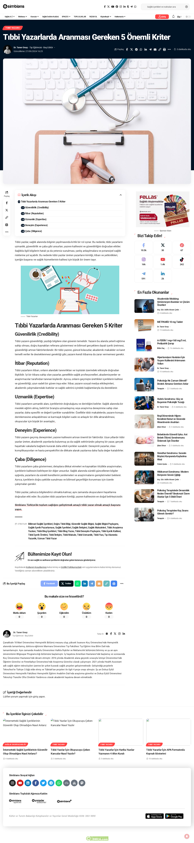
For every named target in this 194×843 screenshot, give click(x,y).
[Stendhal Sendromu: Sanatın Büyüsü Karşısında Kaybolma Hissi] (144, 459)
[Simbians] (15, 6)
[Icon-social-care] (74, 783)
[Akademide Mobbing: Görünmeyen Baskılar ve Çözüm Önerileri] (144, 306)
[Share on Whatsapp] (141, 49)
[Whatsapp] (58, 783)
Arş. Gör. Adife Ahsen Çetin (168, 310)
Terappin (160, 389)
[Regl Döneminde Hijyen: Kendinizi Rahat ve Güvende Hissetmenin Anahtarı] (144, 421)
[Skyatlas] (66, 783)
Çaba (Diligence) (33, 231)
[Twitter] (108, 7)
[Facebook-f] (35, 783)
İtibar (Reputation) (34, 213)
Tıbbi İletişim (55, 534)
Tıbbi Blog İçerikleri (46, 531)
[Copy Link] (160, 49)
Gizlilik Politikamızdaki (71, 567)
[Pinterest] (117, 7)
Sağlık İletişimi (79, 527)
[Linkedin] (28, 783)
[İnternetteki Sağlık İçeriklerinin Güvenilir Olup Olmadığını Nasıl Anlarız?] (25, 732)
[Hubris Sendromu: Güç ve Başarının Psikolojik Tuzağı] (144, 403)
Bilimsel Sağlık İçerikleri (40, 523)
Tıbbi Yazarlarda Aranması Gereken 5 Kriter (43, 201)
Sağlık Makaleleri (97, 527)
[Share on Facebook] (127, 49)
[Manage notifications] (186, 836)
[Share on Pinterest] (136, 49)
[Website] (107, 633)
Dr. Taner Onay (21, 47)
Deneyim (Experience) (36, 225)
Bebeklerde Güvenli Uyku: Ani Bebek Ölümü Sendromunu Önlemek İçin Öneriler (172, 437)
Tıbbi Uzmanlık (84, 534)
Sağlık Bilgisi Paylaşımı (106, 523)
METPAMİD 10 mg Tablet (170, 322)
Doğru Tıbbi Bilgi (62, 523)
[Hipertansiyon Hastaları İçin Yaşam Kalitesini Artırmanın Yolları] (144, 364)
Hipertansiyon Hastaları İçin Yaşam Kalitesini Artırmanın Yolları (171, 360)
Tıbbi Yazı (98, 534)
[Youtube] (163, 262)
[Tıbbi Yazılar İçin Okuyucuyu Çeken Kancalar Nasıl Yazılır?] (73, 732)
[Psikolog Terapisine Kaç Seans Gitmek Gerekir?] (144, 514)
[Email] (155, 49)
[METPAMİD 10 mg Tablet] (144, 326)
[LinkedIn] (124, 7)
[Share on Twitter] (131, 49)
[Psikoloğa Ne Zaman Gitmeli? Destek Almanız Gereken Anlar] (144, 385)
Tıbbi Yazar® (12, 28)
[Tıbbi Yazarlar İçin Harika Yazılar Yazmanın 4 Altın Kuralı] (121, 732)
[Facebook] (104, 7)
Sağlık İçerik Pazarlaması (41, 527)
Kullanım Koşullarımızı (36, 567)
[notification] (173, 16)
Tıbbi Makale (69, 534)
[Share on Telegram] (150, 49)
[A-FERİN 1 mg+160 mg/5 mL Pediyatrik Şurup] (144, 344)
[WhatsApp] (135, 7)
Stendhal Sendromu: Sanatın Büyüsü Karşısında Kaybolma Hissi (172, 456)
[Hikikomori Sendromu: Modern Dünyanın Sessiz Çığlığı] (144, 477)
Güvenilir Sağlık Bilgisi (82, 523)
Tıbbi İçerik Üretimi (38, 534)
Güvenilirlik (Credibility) (37, 207)
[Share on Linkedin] (146, 49)
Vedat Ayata (162, 464)
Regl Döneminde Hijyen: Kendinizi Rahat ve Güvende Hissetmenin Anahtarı (171, 419)
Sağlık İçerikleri (63, 527)
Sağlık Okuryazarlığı (15, 745)
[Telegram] (131, 7)
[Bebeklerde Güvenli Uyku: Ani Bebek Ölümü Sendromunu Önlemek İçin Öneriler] (144, 440)
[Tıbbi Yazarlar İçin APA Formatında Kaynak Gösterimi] (168, 732)
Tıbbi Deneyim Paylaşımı (87, 531)
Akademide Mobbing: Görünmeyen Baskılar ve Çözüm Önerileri (173, 302)
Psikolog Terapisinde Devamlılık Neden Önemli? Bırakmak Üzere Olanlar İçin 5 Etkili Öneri (173, 493)
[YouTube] (112, 7)
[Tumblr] (128, 7)
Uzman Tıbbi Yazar (47, 538)
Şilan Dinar (161, 427)
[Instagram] (121, 7)
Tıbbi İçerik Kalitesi (111, 531)
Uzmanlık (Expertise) (36, 219)
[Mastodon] (82, 783)
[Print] (164, 49)
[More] (169, 49)
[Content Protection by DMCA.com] (97, 838)
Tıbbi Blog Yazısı (65, 531)
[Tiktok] (182, 262)
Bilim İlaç (161, 348)
